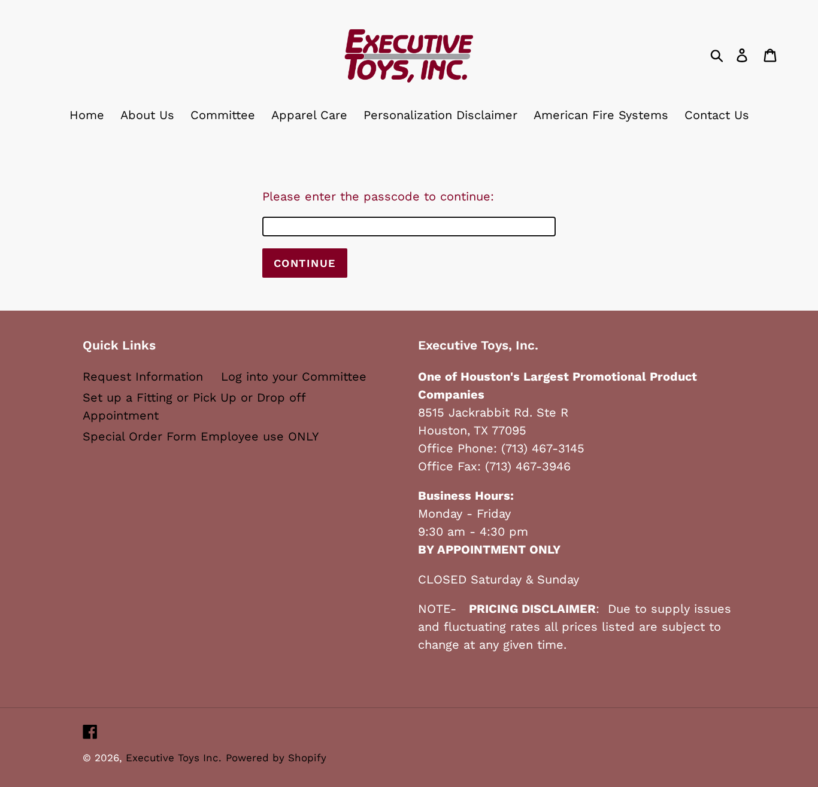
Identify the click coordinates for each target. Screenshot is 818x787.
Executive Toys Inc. (174, 758)
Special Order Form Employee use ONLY (201, 436)
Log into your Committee (293, 376)
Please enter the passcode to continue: (378, 196)
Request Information (143, 376)
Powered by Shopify (276, 758)
